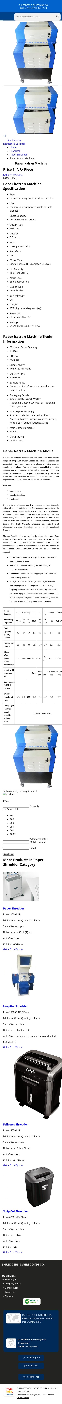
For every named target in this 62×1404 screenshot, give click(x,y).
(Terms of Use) (24, 1391)
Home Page (10, 1279)
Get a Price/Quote (13, 175)
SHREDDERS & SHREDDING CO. (33, 6)
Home (13, 147)
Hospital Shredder (15, 1006)
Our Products (11, 1287)
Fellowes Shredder (15, 1124)
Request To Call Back (14, 143)
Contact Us (10, 1292)
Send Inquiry (14, 140)
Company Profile (13, 1283)
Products (15, 150)
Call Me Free (33, 1376)
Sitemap (9, 1296)
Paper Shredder (18, 154)
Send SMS (33, 1365)
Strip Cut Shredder (15, 1211)
